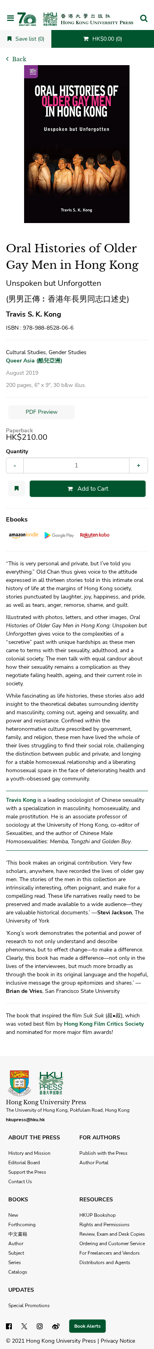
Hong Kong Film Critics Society (104, 1024)
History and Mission (29, 1153)
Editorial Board (24, 1163)
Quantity (17, 451)
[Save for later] (16, 488)
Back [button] (18, 59)
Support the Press (27, 1172)
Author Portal (94, 1163)
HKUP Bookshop (97, 1215)
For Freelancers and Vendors (109, 1253)
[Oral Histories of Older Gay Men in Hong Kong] (77, 144)
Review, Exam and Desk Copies (112, 1234)
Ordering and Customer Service (112, 1243)
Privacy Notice (118, 1341)
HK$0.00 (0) (106, 39)
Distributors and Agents (104, 1262)
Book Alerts (87, 1326)
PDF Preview (42, 412)
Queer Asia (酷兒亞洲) (34, 360)
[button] (144, 19)
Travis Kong (21, 800)
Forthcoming (22, 1224)
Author (15, 1243)
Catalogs (17, 1272)
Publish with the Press (103, 1153)
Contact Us (20, 1181)
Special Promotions (29, 1305)
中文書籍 (17, 1234)
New (13, 1215)
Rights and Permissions (104, 1224)
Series (14, 1262)
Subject (16, 1253)
